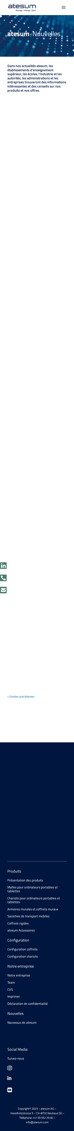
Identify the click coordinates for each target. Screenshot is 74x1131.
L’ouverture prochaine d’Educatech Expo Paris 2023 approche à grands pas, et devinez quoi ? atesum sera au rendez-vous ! (34, 250)
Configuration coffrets (22, 949)
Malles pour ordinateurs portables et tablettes (33, 467)
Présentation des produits (25, 880)
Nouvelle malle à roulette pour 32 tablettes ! (35, 457)
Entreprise (37, 153)
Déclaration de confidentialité (27, 1003)
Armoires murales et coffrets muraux (32, 909)
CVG (10, 989)
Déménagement (26, 148)
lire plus (16, 177)
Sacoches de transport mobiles (28, 916)
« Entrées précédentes (21, 696)
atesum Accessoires (21, 930)
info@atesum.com (39, 838)
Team (11, 982)
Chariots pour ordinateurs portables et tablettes (33, 900)
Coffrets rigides (18, 923)
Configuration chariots (22, 956)
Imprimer (13, 996)
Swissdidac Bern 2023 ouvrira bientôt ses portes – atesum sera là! (35, 357)
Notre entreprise (18, 975)
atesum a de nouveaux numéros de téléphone (32, 555)
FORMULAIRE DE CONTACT (31, 800)
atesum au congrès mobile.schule (29, 649)
